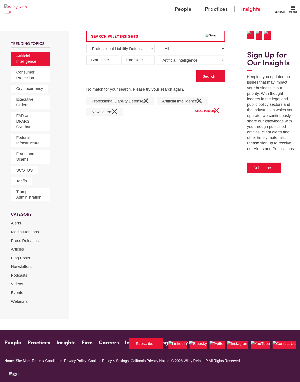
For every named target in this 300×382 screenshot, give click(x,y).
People (183, 8)
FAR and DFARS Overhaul (24, 121)
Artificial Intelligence (26, 59)
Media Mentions (25, 232)
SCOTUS (24, 170)
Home (9, 361)
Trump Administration (28, 194)
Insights (250, 8)
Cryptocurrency (29, 88)
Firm (87, 342)
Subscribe (262, 168)
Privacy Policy (75, 361)
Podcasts (19, 275)
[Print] (260, 35)
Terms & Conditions (47, 361)
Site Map (23, 361)
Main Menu (137, 5)
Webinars (19, 301)
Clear (186, 75)
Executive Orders (24, 102)
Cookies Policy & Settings (108, 361)
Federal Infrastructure (28, 140)
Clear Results (207, 111)
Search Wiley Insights (114, 36)
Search (280, 11)
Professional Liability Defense (120, 101)
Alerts (16, 223)
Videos (17, 284)
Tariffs (21, 181)
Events (17, 293)
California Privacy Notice (150, 361)
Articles (17, 249)
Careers (109, 342)
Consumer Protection (25, 75)
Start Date (100, 60)
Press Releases (25, 241)
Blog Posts (20, 258)
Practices (216, 8)
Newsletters (21, 266)
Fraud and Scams (25, 156)
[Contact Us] (284, 345)
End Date (134, 60)
